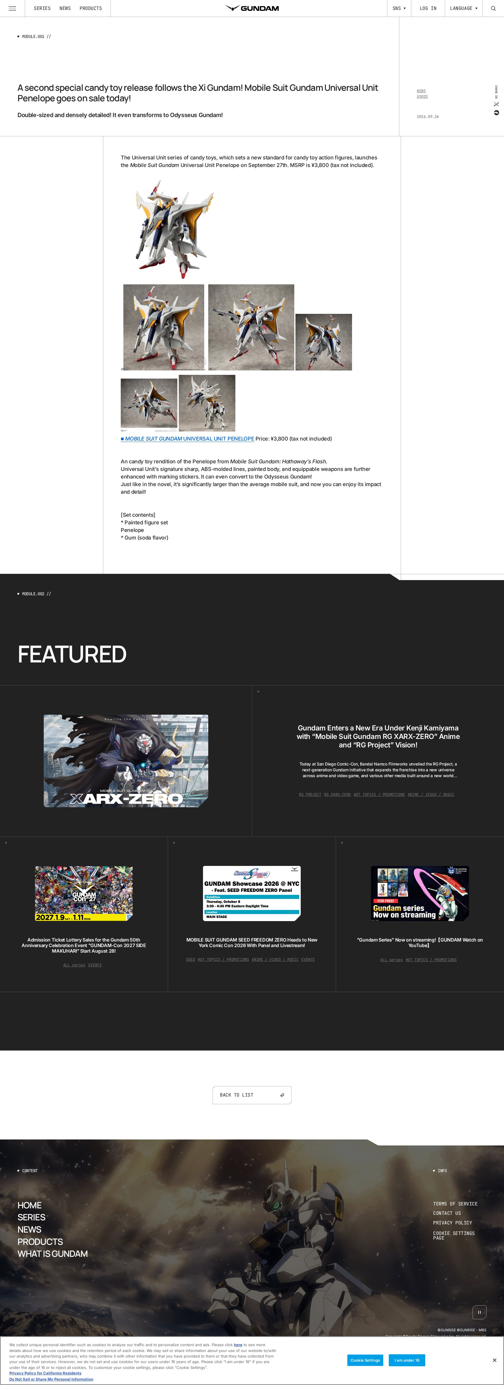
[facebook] (496, 112)
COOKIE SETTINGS (460, 1236)
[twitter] (496, 104)
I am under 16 (407, 1360)
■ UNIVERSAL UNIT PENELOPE (187, 439)
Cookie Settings (365, 1360)
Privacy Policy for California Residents (45, 1373)
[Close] (494, 1360)
